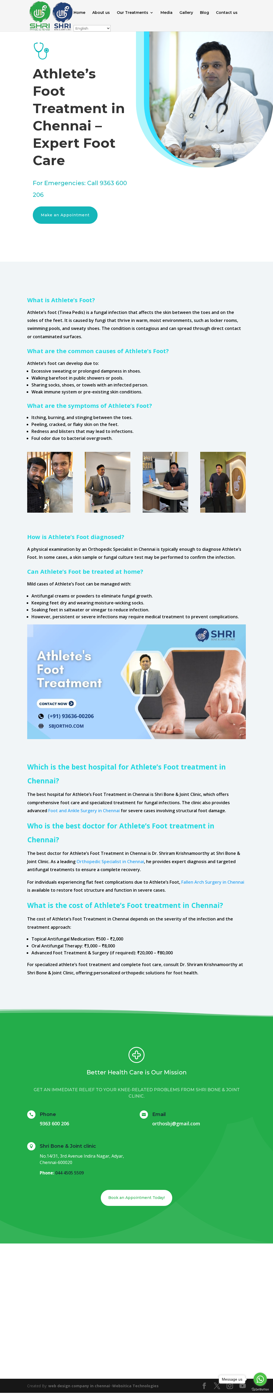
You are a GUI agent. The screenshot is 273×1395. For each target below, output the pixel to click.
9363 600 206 (54, 1123)
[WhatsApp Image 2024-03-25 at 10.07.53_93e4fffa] (165, 511)
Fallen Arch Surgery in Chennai (212, 882)
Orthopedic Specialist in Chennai (110, 861)
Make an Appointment (65, 215)
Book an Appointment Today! (136, 1197)
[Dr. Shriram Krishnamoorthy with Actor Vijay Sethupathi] (50, 511)
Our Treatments (132, 13)
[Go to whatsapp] (260, 1379)
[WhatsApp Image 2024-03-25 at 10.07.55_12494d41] (107, 511)
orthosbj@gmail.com (176, 1123)
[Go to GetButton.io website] (260, 1389)
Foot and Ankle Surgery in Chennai (84, 811)
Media (166, 13)
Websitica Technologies (135, 1385)
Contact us (227, 13)
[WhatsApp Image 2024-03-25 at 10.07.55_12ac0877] (223, 511)
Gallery (186, 13)
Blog (204, 13)
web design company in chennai (79, 1385)
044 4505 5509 (69, 1173)
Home (79, 13)
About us (101, 13)
